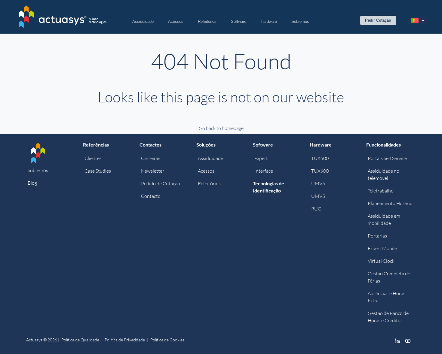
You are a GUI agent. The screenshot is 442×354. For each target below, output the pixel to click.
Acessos (175, 21)
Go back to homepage (221, 128)
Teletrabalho (381, 191)
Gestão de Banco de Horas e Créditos (388, 316)
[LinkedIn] (397, 340)
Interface (263, 171)
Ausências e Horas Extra (386, 297)
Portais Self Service (387, 158)
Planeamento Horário (390, 203)
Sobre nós (300, 21)
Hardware (269, 21)
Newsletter (152, 171)
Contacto (151, 196)
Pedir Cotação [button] (378, 20)
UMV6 (318, 183)
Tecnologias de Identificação (268, 186)
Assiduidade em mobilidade (384, 219)
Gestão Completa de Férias (389, 277)
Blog (32, 183)
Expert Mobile (382, 248)
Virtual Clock (381, 261)
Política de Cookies (167, 339)
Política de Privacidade (125, 339)
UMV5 (318, 196)
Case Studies (97, 171)
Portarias (377, 236)
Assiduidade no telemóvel (383, 174)
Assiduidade (143, 21)
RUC (316, 209)
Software (238, 21)
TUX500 (320, 158)
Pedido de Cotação (160, 183)
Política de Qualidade (80, 339)
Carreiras (150, 158)
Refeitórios (207, 21)
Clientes (93, 158)
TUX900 (320, 171)
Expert (261, 158)
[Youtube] (407, 340)
